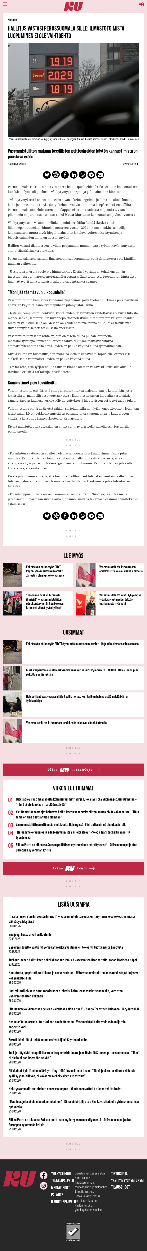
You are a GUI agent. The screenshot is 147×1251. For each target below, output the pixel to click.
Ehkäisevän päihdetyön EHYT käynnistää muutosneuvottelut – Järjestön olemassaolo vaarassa (45, 571)
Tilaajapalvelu (62, 1180)
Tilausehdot (120, 1187)
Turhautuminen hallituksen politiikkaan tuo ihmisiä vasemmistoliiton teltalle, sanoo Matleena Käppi (73, 960)
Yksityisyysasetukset (128, 1180)
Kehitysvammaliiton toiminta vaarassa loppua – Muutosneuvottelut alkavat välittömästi (65, 1089)
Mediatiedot (60, 1187)
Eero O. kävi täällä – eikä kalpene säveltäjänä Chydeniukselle (48, 1040)
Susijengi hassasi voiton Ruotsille (30, 934)
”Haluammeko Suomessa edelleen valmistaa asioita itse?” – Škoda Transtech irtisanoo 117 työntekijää (74, 1009)
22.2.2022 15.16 (131, 164)
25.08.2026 (15, 1080)
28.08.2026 (15, 926)
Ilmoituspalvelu (63, 1201)
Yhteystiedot (61, 1173)
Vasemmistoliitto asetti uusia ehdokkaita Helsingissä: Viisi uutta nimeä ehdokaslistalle (71, 824)
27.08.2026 (14, 939)
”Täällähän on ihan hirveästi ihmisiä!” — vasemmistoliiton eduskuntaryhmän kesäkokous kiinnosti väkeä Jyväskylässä (45, 601)
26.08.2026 (15, 982)
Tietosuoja (119, 1173)
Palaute (57, 1194)
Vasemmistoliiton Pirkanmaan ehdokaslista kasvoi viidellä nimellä (121, 569)
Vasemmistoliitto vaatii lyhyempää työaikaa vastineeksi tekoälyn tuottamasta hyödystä (120, 599)
